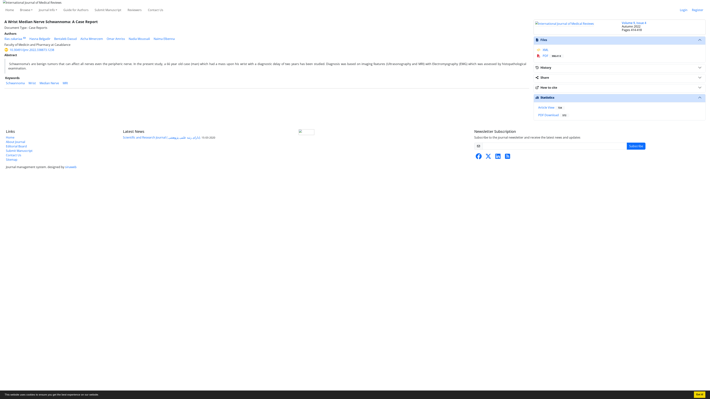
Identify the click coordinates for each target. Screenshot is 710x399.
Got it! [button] (699, 394)
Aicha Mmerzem (91, 39)
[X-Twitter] (488, 157)
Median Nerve (49, 83)
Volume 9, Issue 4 (634, 23)
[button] (100, 395)
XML (545, 50)
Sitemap (11, 160)
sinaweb (71, 167)
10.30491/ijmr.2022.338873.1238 (32, 50)
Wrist (32, 83)
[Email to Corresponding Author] (24, 38)
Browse (25, 10)
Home (9, 10)
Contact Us (155, 10)
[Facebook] (478, 157)
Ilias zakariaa (13, 39)
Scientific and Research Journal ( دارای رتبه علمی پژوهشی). (162, 137)
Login (683, 10)
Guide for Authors (76, 10)
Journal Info (47, 10)
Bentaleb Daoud (65, 39)
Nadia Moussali (139, 39)
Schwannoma (15, 83)
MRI (65, 83)
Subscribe (636, 146)
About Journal (15, 142)
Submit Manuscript (108, 10)
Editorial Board (16, 146)
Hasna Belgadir (39, 39)
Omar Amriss (116, 39)
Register (697, 10)
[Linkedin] (497, 157)
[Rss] (507, 157)
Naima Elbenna (164, 39)
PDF (551, 56)
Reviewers (135, 10)
